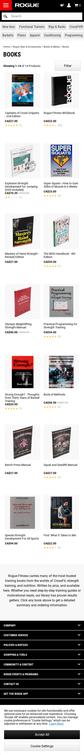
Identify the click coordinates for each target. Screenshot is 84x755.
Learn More (56, 723)
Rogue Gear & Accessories (27, 46)
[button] (5, 16)
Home (6, 46)
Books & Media (52, 46)
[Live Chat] (62, 5)
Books (65, 46)
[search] (42, 16)
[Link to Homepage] (27, 5)
